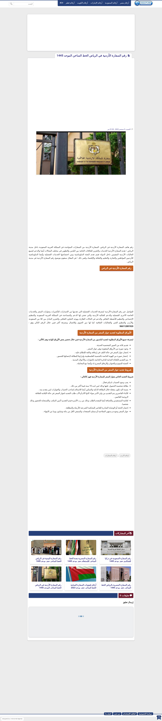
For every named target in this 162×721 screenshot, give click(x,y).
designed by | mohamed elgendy (12, 719)
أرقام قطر (70, 3)
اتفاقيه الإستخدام (129, 714)
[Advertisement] (81, 32)
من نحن (117, 714)
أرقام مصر (124, 3)
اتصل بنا (108, 714)
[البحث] (11, 4)
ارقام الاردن (124, 455)
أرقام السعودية (111, 3)
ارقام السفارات (110, 455)
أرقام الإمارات (96, 3)
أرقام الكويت (82, 3)
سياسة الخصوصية (145, 714)
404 (61, 3)
